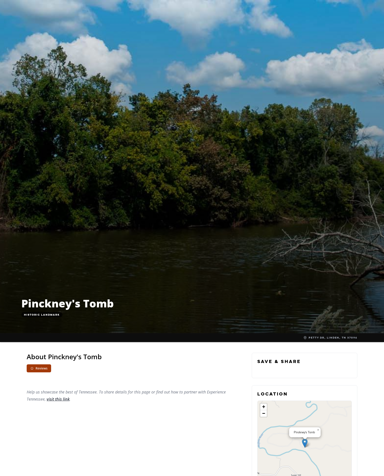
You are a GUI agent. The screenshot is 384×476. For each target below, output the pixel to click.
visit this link (58, 399)
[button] (305, 443)
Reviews (42, 368)
